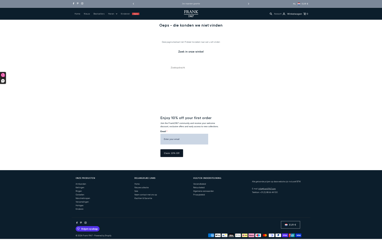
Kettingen (80, 187)
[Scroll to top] (375, 232)
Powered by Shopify (102, 235)
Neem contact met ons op (145, 195)
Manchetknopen (83, 198)
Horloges (79, 205)
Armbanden (81, 184)
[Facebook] (73, 4)
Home (77, 14)
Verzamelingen (82, 202)
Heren (111, 14)
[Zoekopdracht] (271, 13)
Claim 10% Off (172, 153)
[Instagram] (81, 4)
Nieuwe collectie (141, 187)
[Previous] (133, 3)
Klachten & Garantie (143, 198)
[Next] (248, 3)
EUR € (305, 4)
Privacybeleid (199, 195)
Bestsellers (99, 14)
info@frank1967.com (267, 189)
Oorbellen (80, 195)
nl (294, 4)
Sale (135, 14)
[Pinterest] (77, 4)
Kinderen (125, 14)
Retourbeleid (199, 187)
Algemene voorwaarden (203, 191)
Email (163, 131)
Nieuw (87, 14)
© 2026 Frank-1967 (84, 235)
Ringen (79, 191)
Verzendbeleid (199, 184)
